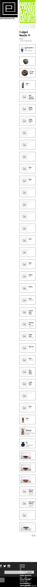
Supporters (27, 580)
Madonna (28, 430)
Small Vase (30, 335)
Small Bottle (30, 108)
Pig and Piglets (31, 491)
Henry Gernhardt (25, 41)
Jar (26, 442)
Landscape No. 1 (29, 48)
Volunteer (22, 580)
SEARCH (21, 578)
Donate (25, 578)
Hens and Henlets (31, 503)
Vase (27, 83)
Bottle (30, 275)
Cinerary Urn (31, 323)
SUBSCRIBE (30, 578)
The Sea (31, 346)
